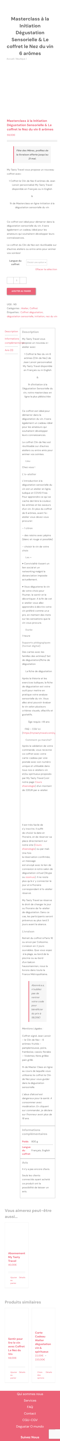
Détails (22, 1277)
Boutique (20, 58)
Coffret (34, 308)
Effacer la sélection (46, 269)
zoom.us (30, 877)
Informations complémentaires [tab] (11, 340)
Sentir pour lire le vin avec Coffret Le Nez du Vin (16, 1346)
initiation (40, 316)
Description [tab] (11, 331)
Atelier (24, 308)
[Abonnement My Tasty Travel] (16, 1235)
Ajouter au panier (21, 291)
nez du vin (51, 316)
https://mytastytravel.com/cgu (40, 733)
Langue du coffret (15, 262)
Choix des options (40, 1375)
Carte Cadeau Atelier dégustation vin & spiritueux (43, 1342)
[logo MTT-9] (32, 7)
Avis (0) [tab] (9, 350)
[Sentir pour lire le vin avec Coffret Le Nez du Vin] (16, 1321)
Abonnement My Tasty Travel (16, 1257)
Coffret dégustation (31, 312)
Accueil (10, 58)
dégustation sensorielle (20, 316)
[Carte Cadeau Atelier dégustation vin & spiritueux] (43, 1318)
